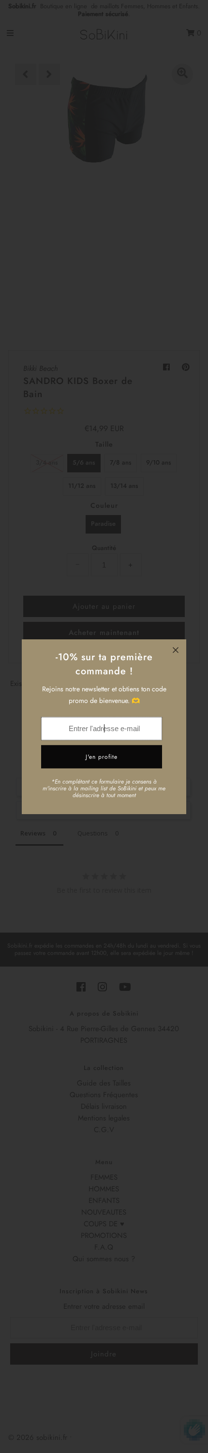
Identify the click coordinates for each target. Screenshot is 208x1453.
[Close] (175, 650)
